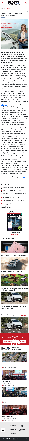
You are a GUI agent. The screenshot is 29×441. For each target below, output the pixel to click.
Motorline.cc (22, 432)
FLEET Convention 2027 (8, 416)
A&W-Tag (20, 428)
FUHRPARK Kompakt (12, 428)
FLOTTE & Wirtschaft (14, 232)
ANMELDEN (23, 341)
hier (24, 177)
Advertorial (8, 17)
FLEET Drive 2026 (6, 364)
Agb (19, 433)
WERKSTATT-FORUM (12, 433)
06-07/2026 (14, 234)
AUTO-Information (12, 429)
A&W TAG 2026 (6, 381)
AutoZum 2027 (6, 399)
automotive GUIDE (12, 425)
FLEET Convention (12, 432)
